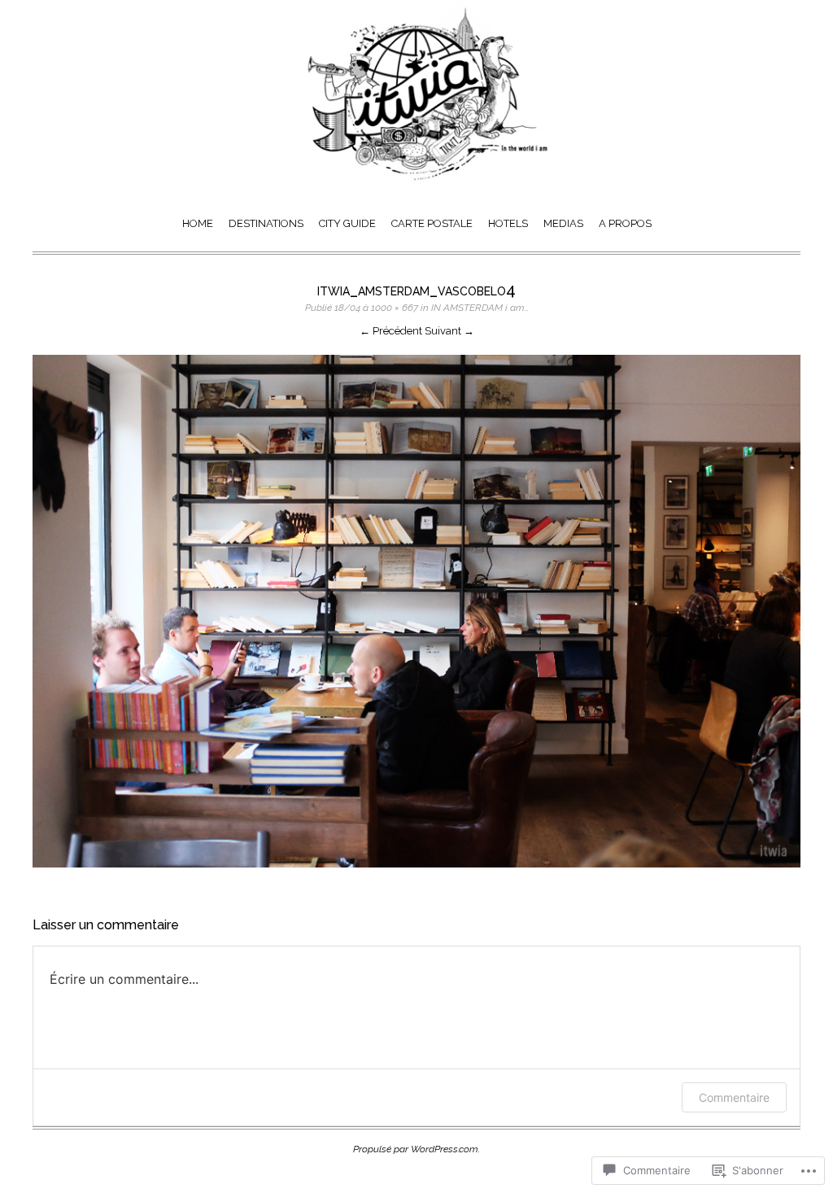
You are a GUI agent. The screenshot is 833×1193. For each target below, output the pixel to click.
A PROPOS (625, 223)
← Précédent (391, 331)
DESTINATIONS (266, 223)
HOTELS (508, 223)
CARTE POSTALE (432, 223)
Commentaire (734, 1097)
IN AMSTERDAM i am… (480, 307)
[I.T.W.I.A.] (417, 184)
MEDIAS (563, 223)
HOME (197, 223)
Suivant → (449, 331)
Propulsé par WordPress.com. (416, 1149)
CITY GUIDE (347, 223)
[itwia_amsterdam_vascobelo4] (417, 872)
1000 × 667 (394, 307)
